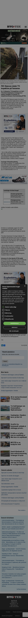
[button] (14, 331)
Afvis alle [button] (14, 327)
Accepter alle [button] (15, 323)
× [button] (24, 286)
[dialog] (14, 309)
